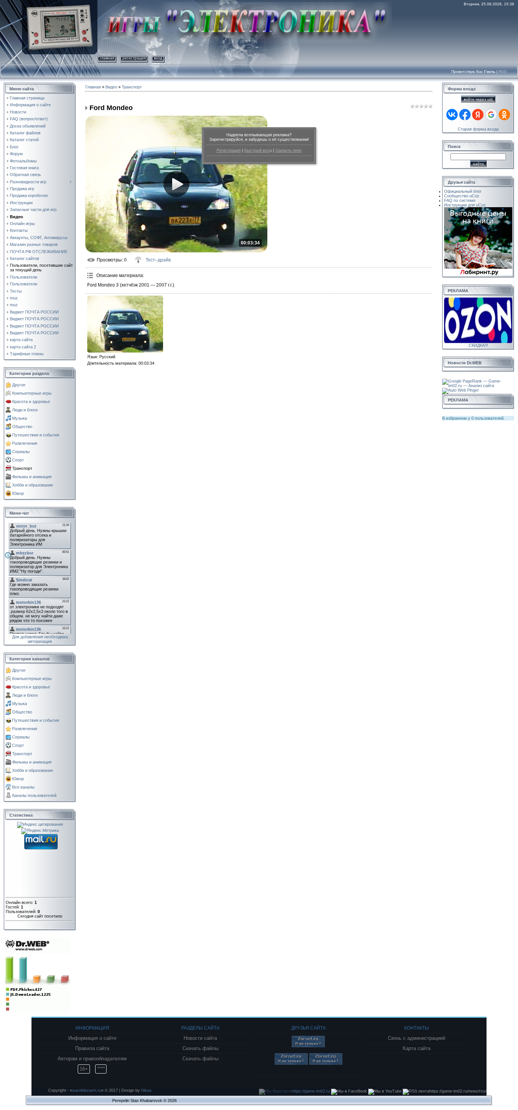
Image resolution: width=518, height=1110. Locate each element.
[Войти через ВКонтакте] (452, 114)
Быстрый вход (258, 150)
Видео (111, 87)
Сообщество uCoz (461, 196)
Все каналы (23, 787)
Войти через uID (478, 99)
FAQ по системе (460, 200)
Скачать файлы (200, 1048)
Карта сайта (416, 1048)
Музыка (19, 418)
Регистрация (229, 150)
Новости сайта (200, 1038)
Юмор (18, 493)
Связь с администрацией (416, 1038)
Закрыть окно (288, 150)
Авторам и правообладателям (92, 1058)
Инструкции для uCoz (465, 205)
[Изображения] (125, 324)
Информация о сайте (92, 1038)
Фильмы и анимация (32, 476)
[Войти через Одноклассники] (504, 114)
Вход (158, 58)
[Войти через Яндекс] (477, 114)
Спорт (18, 460)
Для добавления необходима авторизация (40, 639)
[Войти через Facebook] (465, 114)
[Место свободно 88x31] (308, 1046)
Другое (18, 385)
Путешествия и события (35, 435)
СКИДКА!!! (478, 345)
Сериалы (21, 451)
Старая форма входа (478, 129)
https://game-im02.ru (311, 1091)
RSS (503, 71)
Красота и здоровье (31, 401)
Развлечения (24, 443)
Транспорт (22, 468)
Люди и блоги (25, 410)
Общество (22, 426)
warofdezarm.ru (86, 1090)
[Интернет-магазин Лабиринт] (478, 209)
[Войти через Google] (491, 115)
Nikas (146, 1090)
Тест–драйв (158, 260)
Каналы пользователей (34, 795)
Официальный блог (463, 191)
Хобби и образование (32, 485)
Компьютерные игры (32, 393)
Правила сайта (92, 1048)
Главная (107, 58)
